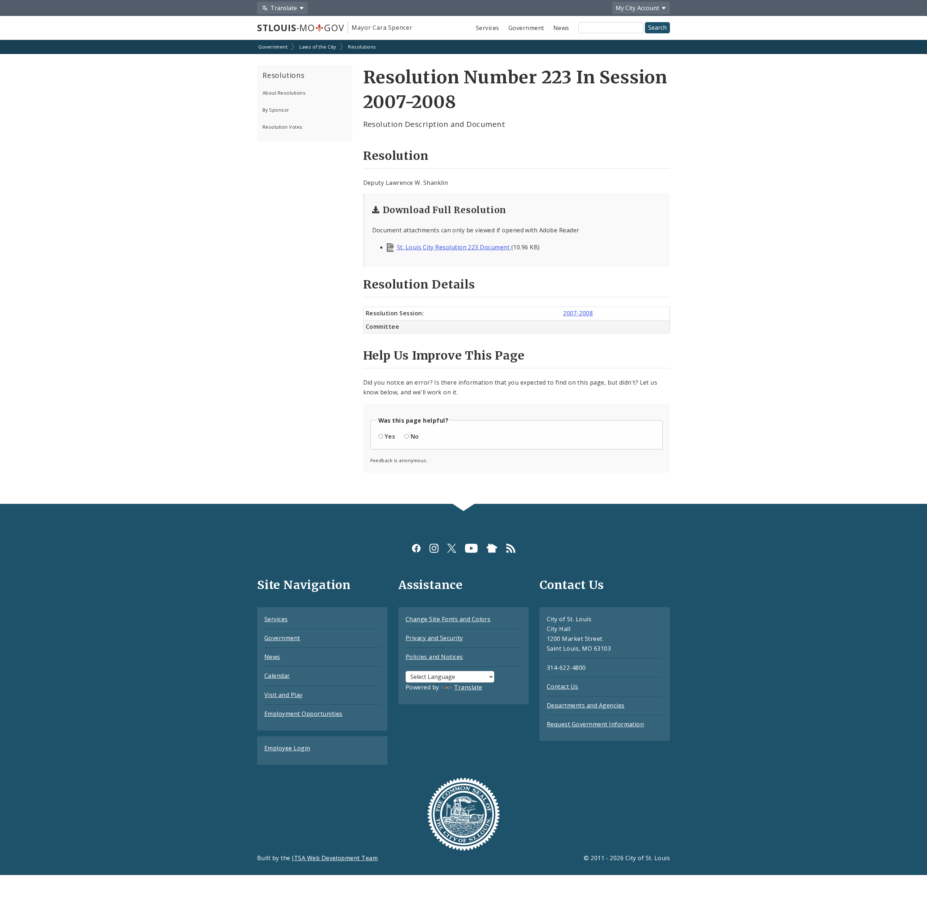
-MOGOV (300, 27)
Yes (390, 436)
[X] (451, 548)
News (561, 28)
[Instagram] (434, 548)
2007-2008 (578, 313)
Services (487, 28)
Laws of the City (317, 46)
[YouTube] (471, 548)
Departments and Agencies (586, 705)
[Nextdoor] (492, 548)
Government (526, 28)
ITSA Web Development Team (335, 858)
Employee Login (287, 748)
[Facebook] (416, 548)
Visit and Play (283, 695)
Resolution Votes (283, 127)
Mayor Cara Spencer (382, 28)
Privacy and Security (434, 638)
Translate (468, 687)
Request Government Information (595, 724)
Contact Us (562, 687)
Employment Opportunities (303, 714)
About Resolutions (284, 93)
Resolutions (362, 46)
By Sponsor (276, 110)
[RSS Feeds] (510, 548)
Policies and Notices (434, 657)
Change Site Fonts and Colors (448, 619)
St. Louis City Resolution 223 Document (454, 247)
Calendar (277, 676)
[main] (463, 272)
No (415, 436)
